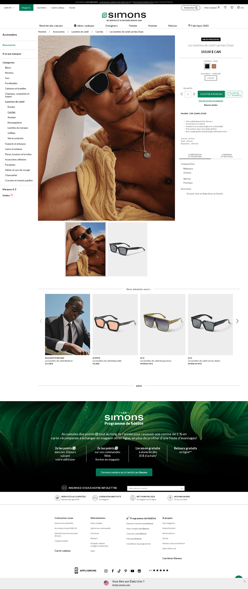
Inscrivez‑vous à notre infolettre (93, 487)
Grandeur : (211, 73)
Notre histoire (168, 528)
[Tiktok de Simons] (119, 571)
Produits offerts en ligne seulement (99, 544)
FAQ (93, 551)
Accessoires (10, 34)
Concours (137, 533)
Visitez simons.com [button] (121, 585)
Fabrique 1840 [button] (200, 25)
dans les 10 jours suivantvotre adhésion (65, 453)
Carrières (41, 7)
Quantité (187, 88)
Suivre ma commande (101, 528)
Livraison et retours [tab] (227, 156)
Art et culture (168, 533)
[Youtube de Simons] (132, 571)
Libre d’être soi (169, 548)
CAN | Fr (8, 7)
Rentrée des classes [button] (51, 25)
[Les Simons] (124, 416)
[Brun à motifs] (214, 66)
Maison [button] (172, 25)
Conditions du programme (139, 543)
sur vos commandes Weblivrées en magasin (107, 453)
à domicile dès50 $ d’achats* (148, 451)
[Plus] (194, 94)
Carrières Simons (172, 558)
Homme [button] (152, 25)
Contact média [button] (61, 541)
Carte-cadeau (57, 7)
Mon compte (210, 7)
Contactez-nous (64, 517)
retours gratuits (143, 2)
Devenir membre (140, 523)
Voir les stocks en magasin (211, 100)
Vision (72, 7)
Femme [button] (133, 25)
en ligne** (185, 450)
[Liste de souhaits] (225, 7)
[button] (190, 8)
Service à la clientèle (64, 523)
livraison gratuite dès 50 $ (114, 2)
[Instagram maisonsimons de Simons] (106, 571)
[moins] (181, 94)
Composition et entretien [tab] (195, 156)
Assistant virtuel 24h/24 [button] (66, 528)
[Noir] (207, 66)
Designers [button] (111, 25)
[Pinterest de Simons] (125, 571)
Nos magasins (168, 523)
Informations (98, 517)
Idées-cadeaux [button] (85, 25)
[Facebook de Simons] (112, 571)
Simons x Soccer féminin (173, 543)
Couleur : (211, 61)
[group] (69, 332)
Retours (94, 538)
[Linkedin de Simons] (139, 571)
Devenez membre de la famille (124, 472)
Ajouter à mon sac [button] (211, 94)
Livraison (95, 533)
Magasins (26, 7)
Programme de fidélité (124, 423)
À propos (167, 517)
